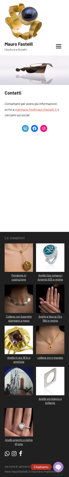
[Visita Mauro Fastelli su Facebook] (20, 454)
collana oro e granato (50, 357)
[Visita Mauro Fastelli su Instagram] (14, 454)
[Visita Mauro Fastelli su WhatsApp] (7, 454)
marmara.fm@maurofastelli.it (36, 109)
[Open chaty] (58, 467)
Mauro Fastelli (19, 44)
